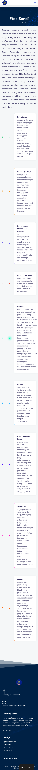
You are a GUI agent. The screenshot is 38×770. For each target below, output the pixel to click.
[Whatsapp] (10, 730)
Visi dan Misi (7, 744)
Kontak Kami (7, 750)
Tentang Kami (8, 747)
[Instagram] (7, 730)
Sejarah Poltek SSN (9, 742)
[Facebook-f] (3, 730)
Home (14, 23)
